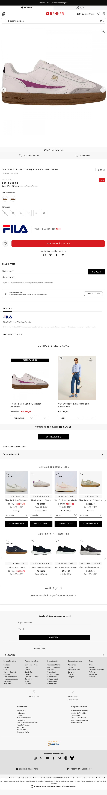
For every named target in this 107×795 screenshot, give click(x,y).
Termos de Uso (48, 781)
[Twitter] (59, 758)
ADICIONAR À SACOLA (16, 524)
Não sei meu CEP (8, 277)
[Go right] (103, 90)
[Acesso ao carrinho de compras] (104, 14)
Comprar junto (53, 437)
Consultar (93, 293)
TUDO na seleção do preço (53, 3)
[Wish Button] (5, 243)
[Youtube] (47, 758)
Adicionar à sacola (58, 243)
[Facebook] (53, 758)
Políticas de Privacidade (35, 781)
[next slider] (1, 500)
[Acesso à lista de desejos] (98, 14)
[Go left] (4, 90)
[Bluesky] (72, 758)
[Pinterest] (41, 758)
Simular (96, 272)
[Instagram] (35, 758)
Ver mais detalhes (11, 335)
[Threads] (65, 758)
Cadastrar (54, 637)
